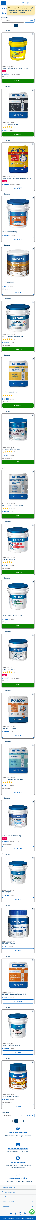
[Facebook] (15, 1213)
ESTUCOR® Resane (8, 943)
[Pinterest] (24, 1213)
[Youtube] (11, 1213)
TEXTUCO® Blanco (8, 559)
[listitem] (16, 25)
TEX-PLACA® (6, 892)
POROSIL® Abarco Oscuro (10, 1096)
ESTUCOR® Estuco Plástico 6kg (12, 336)
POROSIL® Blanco (8, 283)
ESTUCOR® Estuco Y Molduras (12, 779)
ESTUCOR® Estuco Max (10, 124)
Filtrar (31, 21)
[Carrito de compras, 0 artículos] (28, 3)
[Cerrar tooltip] (32, 8)
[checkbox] (2, 30)
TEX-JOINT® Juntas (8, 669)
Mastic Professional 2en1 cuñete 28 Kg (15, 68)
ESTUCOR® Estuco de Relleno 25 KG (14, 994)
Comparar (7, 30)
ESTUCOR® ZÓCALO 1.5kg (11, 449)
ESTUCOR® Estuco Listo (10, 393)
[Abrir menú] (32, 3)
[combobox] (12, 20)
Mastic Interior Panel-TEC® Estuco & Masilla (16, 178)
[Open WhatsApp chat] (32, 1211)
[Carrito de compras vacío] (28, 3)
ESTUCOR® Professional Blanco (12, 505)
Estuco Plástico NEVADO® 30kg (12, 616)
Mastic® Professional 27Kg (11, 1045)
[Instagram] (20, 1213)
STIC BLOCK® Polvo (9, 728)
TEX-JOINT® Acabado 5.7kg (11, 836)
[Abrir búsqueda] (18, 3)
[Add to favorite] (33, 34)
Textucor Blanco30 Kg (9, 232)
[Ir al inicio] (3, 3)
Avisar (19, 188)
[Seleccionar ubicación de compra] (23, 3)
